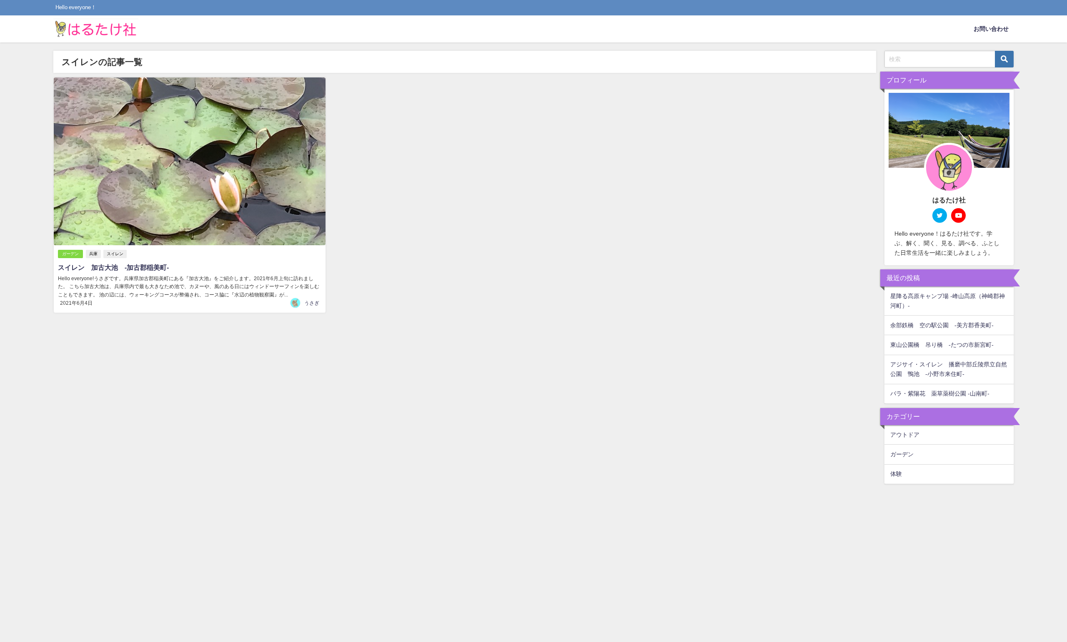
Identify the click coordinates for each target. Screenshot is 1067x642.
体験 (896, 474)
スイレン (115, 254)
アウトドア (904, 435)
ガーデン (70, 254)
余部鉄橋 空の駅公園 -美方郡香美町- (942, 325)
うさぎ (311, 303)
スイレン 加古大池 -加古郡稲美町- (113, 267)
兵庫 (93, 254)
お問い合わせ (991, 29)
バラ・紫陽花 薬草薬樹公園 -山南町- (939, 393)
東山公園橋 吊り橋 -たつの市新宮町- (942, 345)
